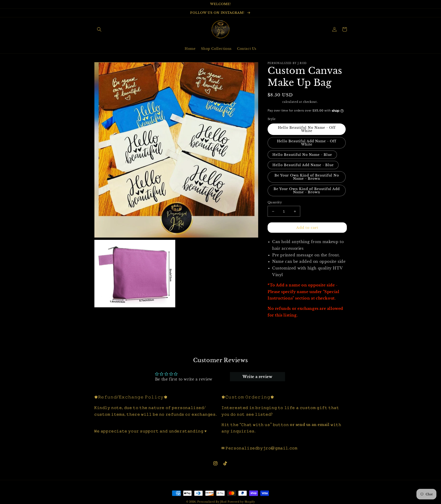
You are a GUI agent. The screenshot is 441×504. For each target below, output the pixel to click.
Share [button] (278, 327)
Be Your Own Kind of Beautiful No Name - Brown (306, 177)
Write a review (257, 376)
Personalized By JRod (212, 501)
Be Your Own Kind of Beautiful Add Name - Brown (307, 190)
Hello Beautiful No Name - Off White (307, 129)
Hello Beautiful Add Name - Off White (306, 142)
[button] (99, 29)
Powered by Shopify (241, 501)
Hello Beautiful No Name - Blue (302, 155)
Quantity (275, 202)
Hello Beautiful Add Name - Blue (303, 165)
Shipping (275, 102)
